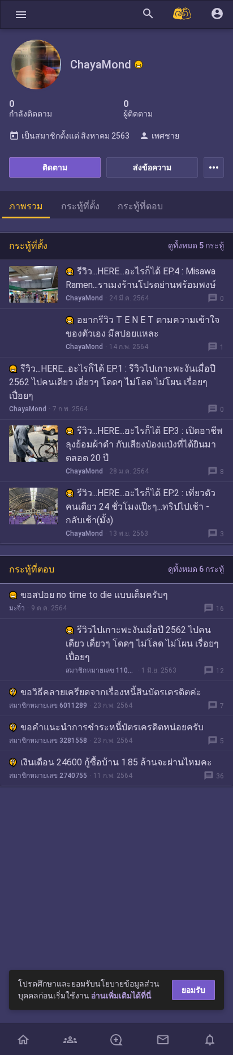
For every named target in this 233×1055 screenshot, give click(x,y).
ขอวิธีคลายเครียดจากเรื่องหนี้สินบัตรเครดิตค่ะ (110, 692)
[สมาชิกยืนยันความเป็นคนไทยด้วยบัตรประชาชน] (138, 64)
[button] (21, 14)
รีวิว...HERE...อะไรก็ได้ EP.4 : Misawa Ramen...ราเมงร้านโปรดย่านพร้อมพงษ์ (141, 278)
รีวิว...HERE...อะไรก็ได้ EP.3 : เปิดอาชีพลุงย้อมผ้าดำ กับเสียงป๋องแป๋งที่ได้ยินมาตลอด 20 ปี (144, 444)
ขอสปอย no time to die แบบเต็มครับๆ (94, 594)
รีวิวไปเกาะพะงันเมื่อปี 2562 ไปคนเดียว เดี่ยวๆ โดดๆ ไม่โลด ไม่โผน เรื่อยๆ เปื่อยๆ (142, 643)
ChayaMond (84, 298)
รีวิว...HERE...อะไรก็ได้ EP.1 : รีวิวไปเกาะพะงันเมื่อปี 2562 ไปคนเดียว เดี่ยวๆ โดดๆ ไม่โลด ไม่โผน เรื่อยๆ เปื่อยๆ (112, 382)
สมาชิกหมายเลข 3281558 (48, 740)
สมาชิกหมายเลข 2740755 (48, 776)
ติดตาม (54, 167)
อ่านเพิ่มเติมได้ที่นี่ (121, 995)
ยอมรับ (193, 989)
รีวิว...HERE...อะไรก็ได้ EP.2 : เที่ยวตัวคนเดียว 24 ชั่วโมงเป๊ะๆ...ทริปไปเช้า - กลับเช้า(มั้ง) (140, 507)
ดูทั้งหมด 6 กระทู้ (196, 569)
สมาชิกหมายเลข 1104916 (100, 670)
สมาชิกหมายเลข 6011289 (48, 705)
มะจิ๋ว (17, 608)
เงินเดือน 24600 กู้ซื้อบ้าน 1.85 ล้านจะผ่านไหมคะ (116, 762)
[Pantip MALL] (182, 14)
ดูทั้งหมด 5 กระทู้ (196, 245)
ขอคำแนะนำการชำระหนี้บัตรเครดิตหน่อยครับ (112, 727)
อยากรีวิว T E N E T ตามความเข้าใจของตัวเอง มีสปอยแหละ (142, 327)
